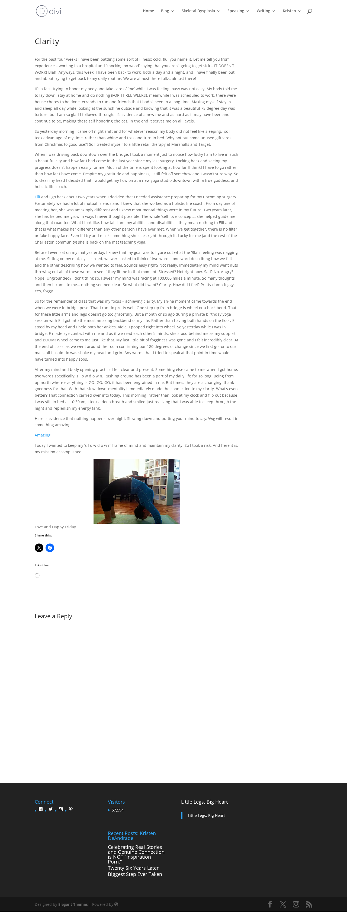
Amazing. (43, 435)
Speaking (235, 11)
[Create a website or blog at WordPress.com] (116, 904)
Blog (165, 11)
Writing (263, 11)
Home (148, 11)
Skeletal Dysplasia (198, 11)
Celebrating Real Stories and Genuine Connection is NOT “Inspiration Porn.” (136, 854)
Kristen (289, 11)
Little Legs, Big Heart (204, 801)
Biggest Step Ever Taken (135, 874)
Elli (37, 196)
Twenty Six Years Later (133, 868)
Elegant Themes (73, 904)
